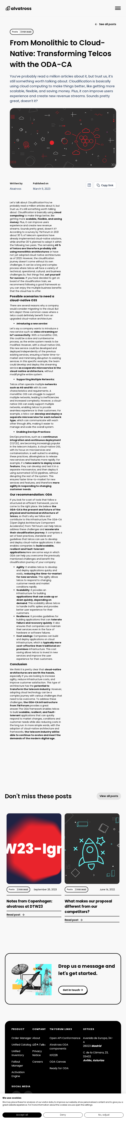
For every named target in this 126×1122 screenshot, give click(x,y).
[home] (18, 8)
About (36, 1038)
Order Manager (21, 1038)
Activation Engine (18, 1074)
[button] (118, 8)
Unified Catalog (21, 1045)
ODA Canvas (58, 1062)
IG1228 (54, 1055)
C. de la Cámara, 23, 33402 (95, 1056)
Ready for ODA (59, 1068)
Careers (37, 1062)
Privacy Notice (37, 1053)
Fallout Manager (17, 1064)
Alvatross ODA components (59, 1046)
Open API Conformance (65, 1038)
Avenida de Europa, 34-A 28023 (98, 1042)
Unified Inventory (17, 1053)
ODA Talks (38, 1045)
